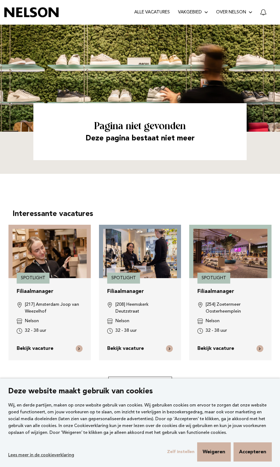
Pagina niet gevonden (140, 127)
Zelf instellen (180, 452)
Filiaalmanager (35, 291)
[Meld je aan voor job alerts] (263, 12)
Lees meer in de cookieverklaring (41, 455)
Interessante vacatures (53, 214)
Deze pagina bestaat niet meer (140, 138)
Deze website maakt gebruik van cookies (80, 391)
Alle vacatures (152, 12)
